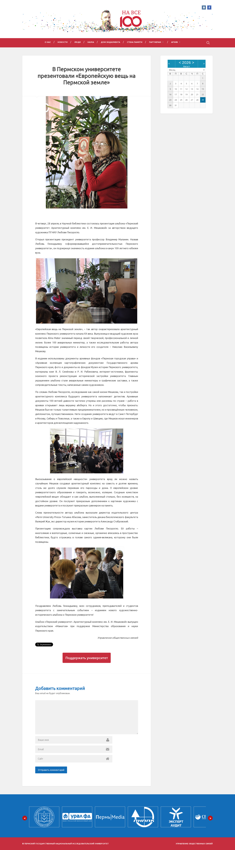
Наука (91, 42)
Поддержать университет (86, 658)
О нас (48, 42)
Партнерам (155, 42)
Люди (77, 42)
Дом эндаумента (110, 42)
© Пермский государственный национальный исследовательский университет (65, 844)
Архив (174, 42)
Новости (63, 42)
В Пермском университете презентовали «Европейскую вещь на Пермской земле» (87, 75)
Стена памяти (134, 42)
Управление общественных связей (194, 844)
